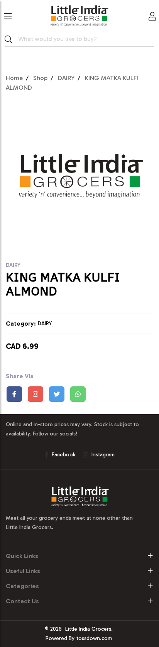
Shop (40, 78)
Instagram (103, 454)
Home (14, 78)
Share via (20, 376)
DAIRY (66, 78)
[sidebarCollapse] (8, 15)
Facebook (63, 454)
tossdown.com (94, 638)
